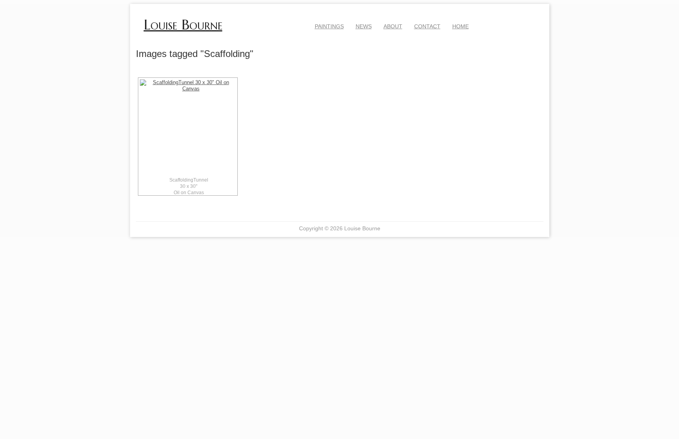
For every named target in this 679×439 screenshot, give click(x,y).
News (364, 26)
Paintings (329, 26)
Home (460, 26)
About (393, 26)
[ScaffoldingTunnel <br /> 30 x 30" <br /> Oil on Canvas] (188, 127)
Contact (427, 26)
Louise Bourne (183, 25)
